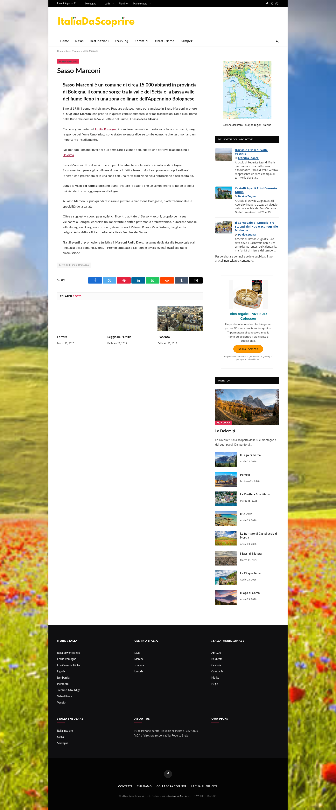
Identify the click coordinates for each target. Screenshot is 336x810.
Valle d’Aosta (64, 696)
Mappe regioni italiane (258, 125)
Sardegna (62, 743)
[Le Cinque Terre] (226, 577)
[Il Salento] (226, 518)
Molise (215, 677)
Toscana (139, 665)
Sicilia (60, 737)
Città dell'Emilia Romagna (74, 265)
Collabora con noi (171, 786)
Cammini (141, 41)
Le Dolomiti (225, 431)
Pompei (245, 474)
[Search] (277, 41)
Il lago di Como (250, 593)
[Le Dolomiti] (247, 407)
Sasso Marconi (73, 51)
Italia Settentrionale (68, 653)
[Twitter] (44, 105)
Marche (139, 659)
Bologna (68, 155)
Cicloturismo (164, 41)
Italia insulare (65, 731)
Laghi (107, 4)
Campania (217, 671)
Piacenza (164, 337)
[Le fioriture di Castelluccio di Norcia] (226, 538)
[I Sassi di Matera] (226, 558)
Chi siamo (144, 786)
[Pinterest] (44, 125)
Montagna (90, 4)
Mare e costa (140, 4)
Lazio (137, 653)
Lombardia (63, 677)
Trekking (121, 41)
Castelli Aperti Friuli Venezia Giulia (256, 190)
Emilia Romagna (105, 129)
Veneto (61, 702)
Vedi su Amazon (248, 348)
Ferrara (62, 337)
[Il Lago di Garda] (226, 459)
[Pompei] (226, 479)
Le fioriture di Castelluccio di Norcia (258, 535)
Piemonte (62, 684)
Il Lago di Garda (250, 455)
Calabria (216, 665)
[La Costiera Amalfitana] (226, 498)
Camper (186, 41)
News (79, 41)
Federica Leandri (248, 158)
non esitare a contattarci (238, 260)
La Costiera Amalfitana (255, 494)
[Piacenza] (180, 318)
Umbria (138, 671)
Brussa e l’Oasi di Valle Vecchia (251, 152)
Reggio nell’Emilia (119, 337)
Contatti (125, 786)
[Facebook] (44, 95)
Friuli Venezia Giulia (68, 665)
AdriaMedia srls (183, 796)
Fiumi (122, 4)
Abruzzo (216, 653)
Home (64, 41)
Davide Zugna (247, 196)
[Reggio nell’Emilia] (129, 318)
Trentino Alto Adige (68, 690)
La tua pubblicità (204, 786)
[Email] (44, 136)
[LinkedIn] (44, 115)
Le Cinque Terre (250, 573)
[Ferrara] (79, 318)
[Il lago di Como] (226, 597)
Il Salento (246, 514)
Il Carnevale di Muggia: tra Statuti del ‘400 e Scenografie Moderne (256, 226)
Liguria (61, 671)
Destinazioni (99, 41)
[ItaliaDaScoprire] (96, 21)
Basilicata (216, 659)
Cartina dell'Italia (233, 125)
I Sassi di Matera (251, 553)
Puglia (214, 684)
